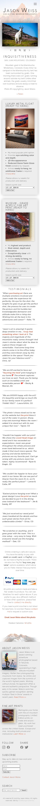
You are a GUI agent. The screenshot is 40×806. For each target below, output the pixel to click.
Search (24, 790)
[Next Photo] (29, 51)
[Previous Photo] (10, 51)
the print (24, 415)
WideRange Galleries (26, 800)
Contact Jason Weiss (11, 777)
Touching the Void (11, 373)
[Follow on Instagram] (4, 747)
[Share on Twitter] (27, 747)
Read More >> (20, 697)
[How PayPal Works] (20, 585)
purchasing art (16, 293)
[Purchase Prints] (24, 51)
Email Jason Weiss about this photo (20, 617)
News (20, 94)
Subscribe (6, 772)
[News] (15, 51)
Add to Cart (10, 190)
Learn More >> (19, 734)
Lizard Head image (24, 438)
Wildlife (27, 623)
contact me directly (22, 602)
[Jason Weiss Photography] (20, 13)
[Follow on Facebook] (9, 747)
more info (10, 174)
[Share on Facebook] (22, 747)
